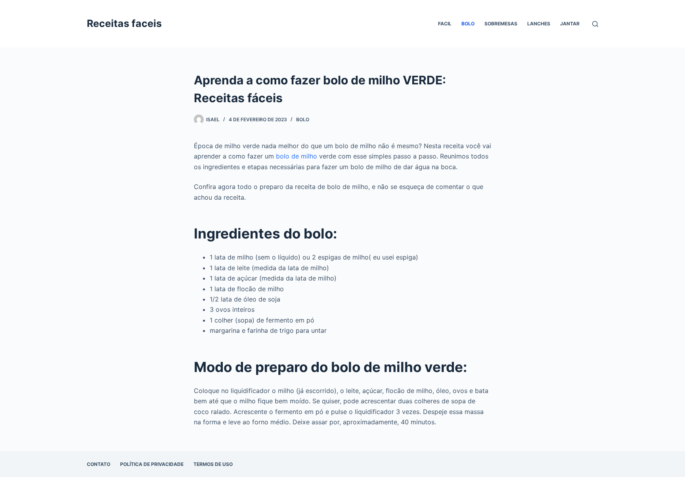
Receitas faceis (124, 23)
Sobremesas (500, 24)
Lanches (538, 24)
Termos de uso (213, 464)
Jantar (570, 24)
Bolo (468, 24)
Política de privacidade (152, 464)
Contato (98, 464)
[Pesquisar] (595, 24)
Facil (445, 24)
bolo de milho (296, 156)
